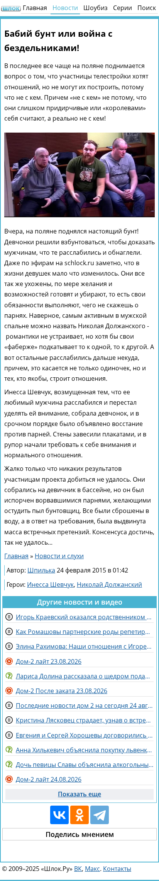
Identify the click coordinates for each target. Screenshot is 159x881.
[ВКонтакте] (59, 815)
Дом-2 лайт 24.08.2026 (48, 779)
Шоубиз (95, 7)
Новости (65, 7)
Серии (122, 7)
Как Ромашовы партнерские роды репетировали (85, 631)
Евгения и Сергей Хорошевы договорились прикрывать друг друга (85, 735)
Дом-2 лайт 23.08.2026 (48, 661)
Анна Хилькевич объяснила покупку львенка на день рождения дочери (85, 750)
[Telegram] (99, 815)
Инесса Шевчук (50, 584)
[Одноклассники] (79, 815)
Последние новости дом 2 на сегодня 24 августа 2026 (85, 705)
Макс (92, 868)
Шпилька (41, 570)
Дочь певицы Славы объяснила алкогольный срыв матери (85, 764)
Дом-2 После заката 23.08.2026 (61, 691)
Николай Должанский (109, 584)
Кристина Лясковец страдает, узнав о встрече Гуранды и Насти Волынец (85, 720)
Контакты (117, 868)
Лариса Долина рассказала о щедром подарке (85, 676)
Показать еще (79, 794)
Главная (35, 7)
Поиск (146, 7)
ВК (78, 868)
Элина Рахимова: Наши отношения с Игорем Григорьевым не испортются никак (85, 646)
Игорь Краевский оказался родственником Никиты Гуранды (85, 617)
